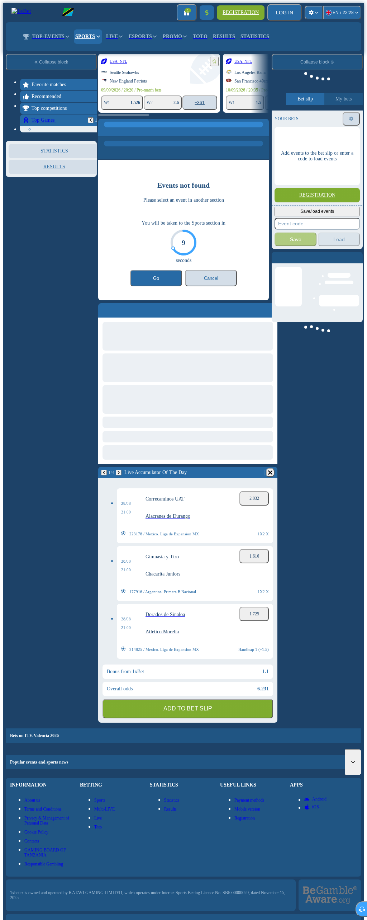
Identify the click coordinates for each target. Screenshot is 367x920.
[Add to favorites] (136, 61)
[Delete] (261, 472)
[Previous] (26, 472)
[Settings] (314, 12)
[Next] (40, 472)
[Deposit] (207, 12)
